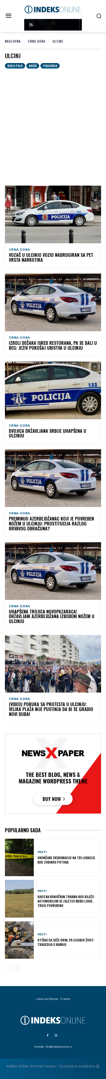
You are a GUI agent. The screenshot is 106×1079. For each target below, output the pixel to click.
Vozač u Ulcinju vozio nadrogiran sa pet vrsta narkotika (51, 257)
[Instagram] (56, 1036)
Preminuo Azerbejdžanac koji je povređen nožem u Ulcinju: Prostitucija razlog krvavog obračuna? (51, 523)
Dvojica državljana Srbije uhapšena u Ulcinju (47, 433)
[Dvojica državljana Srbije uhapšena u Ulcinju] (53, 390)
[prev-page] (8, 968)
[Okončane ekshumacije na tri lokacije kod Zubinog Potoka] (19, 857)
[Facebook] (48, 1036)
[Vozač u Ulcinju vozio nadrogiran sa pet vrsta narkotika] (53, 214)
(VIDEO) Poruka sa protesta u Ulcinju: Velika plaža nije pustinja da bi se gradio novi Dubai (51, 709)
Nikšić (33, 66)
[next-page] (16, 968)
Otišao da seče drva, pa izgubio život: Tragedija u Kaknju (65, 942)
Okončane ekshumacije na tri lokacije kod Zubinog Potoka (66, 860)
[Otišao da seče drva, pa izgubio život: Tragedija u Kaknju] (19, 940)
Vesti (42, 852)
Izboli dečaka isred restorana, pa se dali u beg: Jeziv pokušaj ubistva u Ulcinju (53, 345)
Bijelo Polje (15, 66)
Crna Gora (36, 41)
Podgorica (50, 66)
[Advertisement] (53, 124)
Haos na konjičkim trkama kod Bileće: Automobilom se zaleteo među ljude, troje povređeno (66, 901)
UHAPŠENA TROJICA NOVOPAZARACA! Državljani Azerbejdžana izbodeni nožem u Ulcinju (51, 616)
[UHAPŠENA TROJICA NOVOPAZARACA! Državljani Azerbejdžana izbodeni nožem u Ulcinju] (53, 571)
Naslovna (13, 41)
